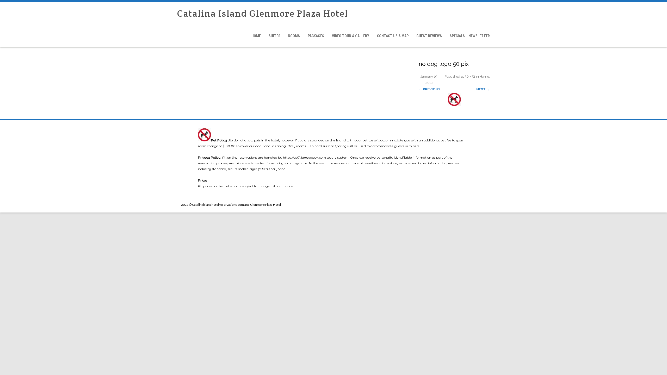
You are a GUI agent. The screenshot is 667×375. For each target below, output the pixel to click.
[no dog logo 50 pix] (454, 99)
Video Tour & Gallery (350, 36)
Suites (274, 36)
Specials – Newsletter (470, 36)
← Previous (429, 89)
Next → (483, 89)
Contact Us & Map (393, 36)
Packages (316, 36)
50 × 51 (470, 76)
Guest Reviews (429, 36)
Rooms (294, 36)
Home (256, 36)
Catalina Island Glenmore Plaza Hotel (262, 13)
